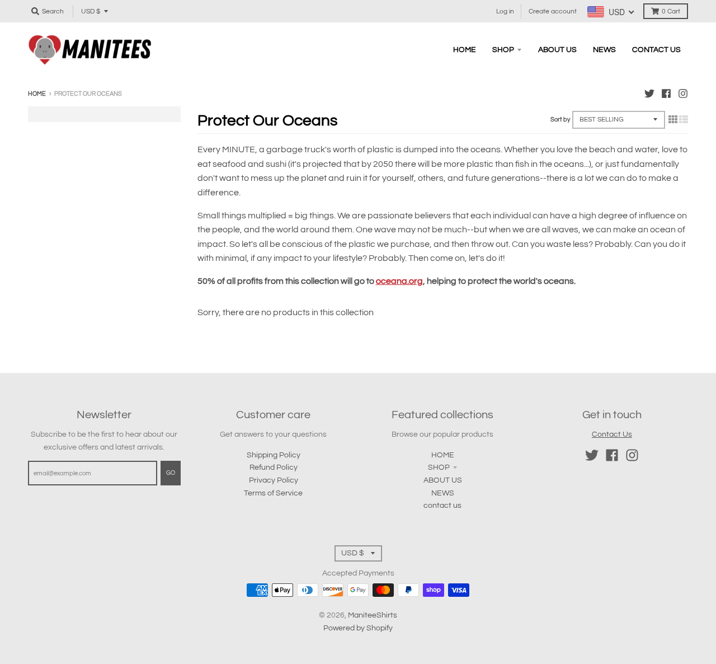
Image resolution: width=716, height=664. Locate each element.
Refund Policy (273, 467)
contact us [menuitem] (656, 50)
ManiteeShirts (372, 615)
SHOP (439, 467)
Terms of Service (273, 493)
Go (170, 473)
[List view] (683, 120)
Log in (505, 11)
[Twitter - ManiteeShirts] (649, 93)
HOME (442, 455)
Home (37, 94)
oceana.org (399, 281)
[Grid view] (672, 120)
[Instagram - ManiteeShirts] (683, 93)
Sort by (560, 119)
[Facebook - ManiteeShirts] (666, 93)
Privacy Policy (273, 480)
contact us (442, 505)
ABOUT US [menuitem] (557, 50)
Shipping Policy (273, 455)
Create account (553, 11)
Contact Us (612, 434)
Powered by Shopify (358, 628)
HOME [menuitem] (464, 50)
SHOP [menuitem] (503, 50)
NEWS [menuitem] (604, 50)
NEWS (442, 493)
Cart (671, 11)
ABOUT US (442, 480)
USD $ (90, 11)
